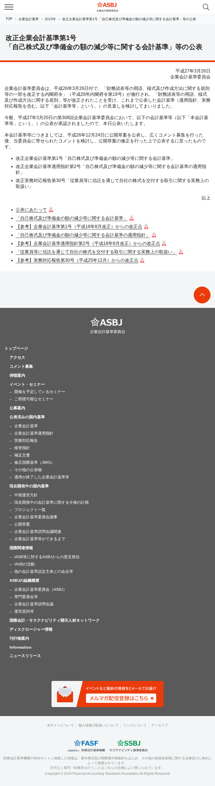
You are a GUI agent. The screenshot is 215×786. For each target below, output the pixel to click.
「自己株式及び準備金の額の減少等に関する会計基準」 (72, 218)
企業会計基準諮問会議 (33, 604)
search (206, 7)
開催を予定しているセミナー (39, 391)
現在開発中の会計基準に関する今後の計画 (51, 502)
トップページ (16, 348)
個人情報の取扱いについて (98, 725)
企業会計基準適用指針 (33, 433)
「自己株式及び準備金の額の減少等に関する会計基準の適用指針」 (83, 235)
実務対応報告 (26, 440)
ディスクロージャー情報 (31, 629)
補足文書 (22, 455)
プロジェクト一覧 (30, 509)
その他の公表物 (28, 469)
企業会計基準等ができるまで (39, 539)
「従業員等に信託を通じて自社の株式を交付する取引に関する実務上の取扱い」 (96, 251)
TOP (9, 19)
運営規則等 (24, 611)
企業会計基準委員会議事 (35, 517)
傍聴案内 (17, 375)
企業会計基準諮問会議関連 (37, 531)
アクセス (17, 357)
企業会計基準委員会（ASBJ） (40, 589)
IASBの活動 (24, 564)
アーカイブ (159, 725)
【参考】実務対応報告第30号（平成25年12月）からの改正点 (77, 260)
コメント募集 (21, 366)
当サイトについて (60, 725)
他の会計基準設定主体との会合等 (43, 571)
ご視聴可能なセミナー (33, 399)
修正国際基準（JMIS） (34, 462)
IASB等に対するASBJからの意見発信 (47, 557)
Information (21, 647)
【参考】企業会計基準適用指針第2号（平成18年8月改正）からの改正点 (88, 243)
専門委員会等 (26, 596)
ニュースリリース (25, 655)
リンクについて (135, 725)
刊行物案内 (19, 638)
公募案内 (17, 408)
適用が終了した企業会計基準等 (41, 477)
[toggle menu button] (8, 7)
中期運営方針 (26, 495)
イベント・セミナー (27, 384)
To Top (202, 295)
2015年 (50, 19)
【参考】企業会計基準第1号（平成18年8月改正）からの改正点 (79, 226)
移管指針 (22, 448)
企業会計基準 (28, 19)
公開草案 (22, 524)
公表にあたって (31, 209)
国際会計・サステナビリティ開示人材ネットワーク (55, 620)
